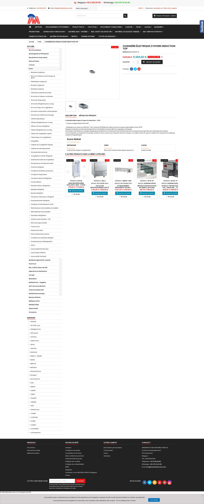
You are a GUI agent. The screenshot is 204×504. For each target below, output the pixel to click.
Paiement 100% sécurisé (73, 459)
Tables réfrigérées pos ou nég (41, 130)
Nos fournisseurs (35, 50)
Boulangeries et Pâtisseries (39, 54)
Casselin (33, 398)
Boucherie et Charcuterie (38, 57)
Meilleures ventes (33, 453)
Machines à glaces (37, 89)
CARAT (32, 394)
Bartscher (33, 352)
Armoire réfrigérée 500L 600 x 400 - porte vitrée (76, 185)
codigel (33, 413)
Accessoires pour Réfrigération (41, 241)
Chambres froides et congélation (42, 160)
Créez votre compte (170, 8)
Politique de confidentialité (74, 464)
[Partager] (131, 69)
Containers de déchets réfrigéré (42, 238)
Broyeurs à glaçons (37, 85)
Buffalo (32, 387)
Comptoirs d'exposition (39, 174)
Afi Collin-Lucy (35, 325)
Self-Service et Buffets (37, 286)
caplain (33, 390)
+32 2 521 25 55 (41, 8)
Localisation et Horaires (73, 453)
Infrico (33, 245)
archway (33, 337)
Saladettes (34, 141)
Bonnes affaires (34, 297)
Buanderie (32, 279)
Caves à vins (35, 227)
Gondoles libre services (39, 152)
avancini (33, 348)
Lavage (31, 275)
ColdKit (32, 421)
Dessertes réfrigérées (38, 215)
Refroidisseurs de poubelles (40, 212)
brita (32, 383)
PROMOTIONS (34, 305)
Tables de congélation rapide (41, 134)
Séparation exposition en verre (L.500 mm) (146, 187)
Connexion (156, 8)
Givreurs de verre (37, 230)
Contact (146, 442)
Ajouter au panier (151, 62)
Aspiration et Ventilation (38, 271)
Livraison (68, 448)
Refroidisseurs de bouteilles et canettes (44, 208)
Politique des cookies (72, 461)
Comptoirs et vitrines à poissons (42, 171)
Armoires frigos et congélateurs (42, 108)
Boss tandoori (35, 379)
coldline (33, 425)
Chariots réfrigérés (37, 167)
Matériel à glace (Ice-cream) (39, 260)
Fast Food (32, 264)
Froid (31, 69)
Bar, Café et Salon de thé (38, 268)
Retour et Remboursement (74, 456)
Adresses (107, 456)
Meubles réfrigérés (37, 189)
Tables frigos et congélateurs (41, 137)
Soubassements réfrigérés (40, 201)
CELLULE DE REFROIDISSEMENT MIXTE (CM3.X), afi (99, 187)
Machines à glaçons (38, 72)
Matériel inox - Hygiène (37, 282)
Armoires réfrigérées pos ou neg (42, 104)
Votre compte (110, 442)
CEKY (32, 406)
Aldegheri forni (35, 329)
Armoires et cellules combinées (42, 96)
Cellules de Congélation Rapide (42, 145)
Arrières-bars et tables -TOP (41, 219)
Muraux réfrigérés (37, 193)
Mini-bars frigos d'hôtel (39, 223)
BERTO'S (33, 364)
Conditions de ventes (72, 450)
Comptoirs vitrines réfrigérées (41, 178)
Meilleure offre (34, 301)
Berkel (32, 360)
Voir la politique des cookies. (126, 501)
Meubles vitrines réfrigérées (40, 186)
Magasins (68, 470)
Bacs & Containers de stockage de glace (43, 77)
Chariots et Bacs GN (36, 290)
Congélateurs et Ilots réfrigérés (41, 156)
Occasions (33, 312)
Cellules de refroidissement (40, 148)
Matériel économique (37, 294)
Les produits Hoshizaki (38, 256)
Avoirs (106, 453)
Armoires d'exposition (38, 100)
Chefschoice (34, 410)
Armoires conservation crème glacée (44, 111)
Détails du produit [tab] (87, 115)
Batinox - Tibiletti (36, 356)
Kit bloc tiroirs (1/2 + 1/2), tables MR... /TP (170, 187)
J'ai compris (154, 500)
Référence (126, 52)
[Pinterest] (139, 69)
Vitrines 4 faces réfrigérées (40, 126)
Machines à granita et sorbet (41, 93)
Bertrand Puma (35, 371)
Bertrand (33, 367)
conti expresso (35, 432)
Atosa (32, 344)
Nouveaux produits (33, 450)
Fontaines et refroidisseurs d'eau (42, 204)
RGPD (67, 467)
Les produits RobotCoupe (39, 249)
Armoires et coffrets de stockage (42, 115)
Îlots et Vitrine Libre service (40, 234)
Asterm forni (34, 341)
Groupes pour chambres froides (42, 163)
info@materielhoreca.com (63, 8)
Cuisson (32, 65)
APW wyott (34, 333)
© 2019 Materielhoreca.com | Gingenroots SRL (15, 492)
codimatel (34, 417)
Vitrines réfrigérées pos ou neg (41, 122)
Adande (33, 322)
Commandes (108, 450)
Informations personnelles (113, 448)
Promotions (31, 448)
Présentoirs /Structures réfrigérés (42, 197)
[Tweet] (135, 69)
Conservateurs (36, 182)
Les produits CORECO (38, 253)
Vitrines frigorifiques (38, 119)
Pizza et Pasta (34, 61)
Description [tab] (70, 115)
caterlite (33, 402)
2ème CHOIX (33, 308)
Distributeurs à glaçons (39, 81)
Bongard (33, 375)
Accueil (30, 46)
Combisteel (34, 429)
